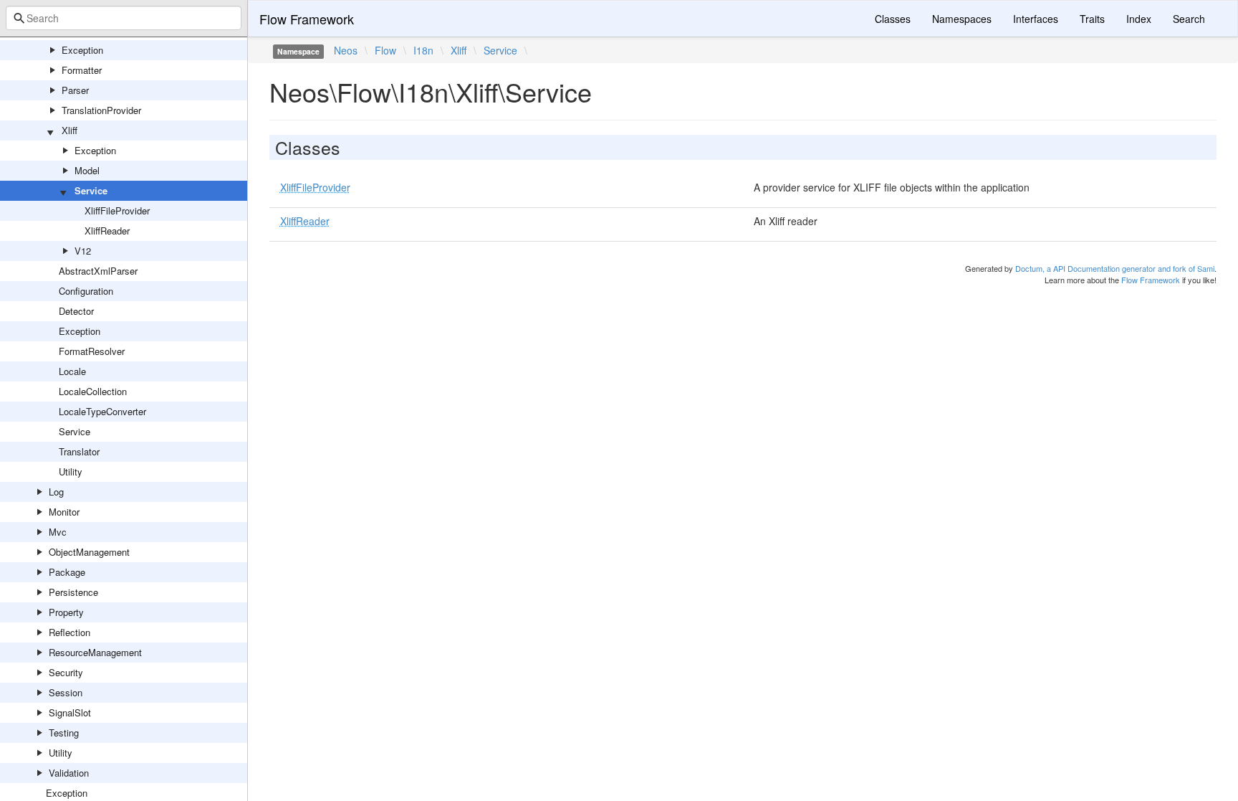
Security (66, 672)
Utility (70, 471)
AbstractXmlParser (98, 271)
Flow (385, 50)
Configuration (86, 291)
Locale (72, 371)
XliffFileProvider (117, 210)
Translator (79, 451)
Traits (1092, 18)
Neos (346, 50)
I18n (423, 50)
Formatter (82, 70)
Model (87, 170)
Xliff (69, 130)
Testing (64, 732)
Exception (82, 50)
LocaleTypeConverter (102, 411)
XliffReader (107, 230)
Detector (76, 311)
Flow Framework (306, 18)
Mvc (58, 532)
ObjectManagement (89, 552)
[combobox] (123, 18)
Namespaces (962, 18)
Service (91, 190)
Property (66, 612)
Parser (75, 90)
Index (1138, 18)
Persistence (73, 592)
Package (67, 572)
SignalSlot (70, 712)
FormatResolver (92, 351)
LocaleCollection (93, 391)
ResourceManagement (95, 652)
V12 (83, 250)
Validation (69, 772)
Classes (893, 18)
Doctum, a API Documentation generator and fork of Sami (1114, 268)
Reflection (69, 632)
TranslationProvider (101, 110)
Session (65, 692)
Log (56, 491)
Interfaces (1035, 18)
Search (1189, 18)
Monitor (64, 511)
